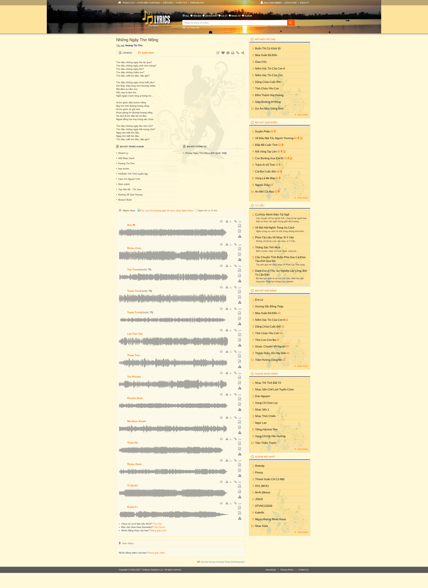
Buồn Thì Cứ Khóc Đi (268, 48)
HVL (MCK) (262, 486)
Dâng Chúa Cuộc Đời (268, 82)
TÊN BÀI (197, 16)
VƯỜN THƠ (181, 3)
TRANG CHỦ (128, 3)
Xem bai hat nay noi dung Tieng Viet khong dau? (223, 562)
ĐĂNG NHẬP (291, 3)
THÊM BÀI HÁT (197, 3)
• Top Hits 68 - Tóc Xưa (128, 189)
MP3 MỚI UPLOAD (265, 39)
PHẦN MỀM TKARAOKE (149, 3)
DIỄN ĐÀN (168, 3)
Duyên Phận (263, 131)
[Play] (122, 222)
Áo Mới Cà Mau (265, 191)
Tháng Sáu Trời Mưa (267, 247)
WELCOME (273, 3)
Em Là (259, 299)
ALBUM (248, 16)
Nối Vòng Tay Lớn (266, 151)
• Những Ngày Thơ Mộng (197, 153)
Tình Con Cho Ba (266, 340)
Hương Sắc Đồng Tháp (269, 306)
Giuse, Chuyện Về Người (270, 346)
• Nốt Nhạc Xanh (125, 158)
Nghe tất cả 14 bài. (208, 210)
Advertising (270, 570)
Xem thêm (302, 114)
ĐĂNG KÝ (304, 3)
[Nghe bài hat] (221, 222)
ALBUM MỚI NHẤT (265, 456)
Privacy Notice (287, 570)
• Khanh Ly (122, 153)
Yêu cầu (157, 523)
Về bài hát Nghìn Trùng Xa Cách (274, 227)
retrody (259, 465)
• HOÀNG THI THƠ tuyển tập (132, 173)
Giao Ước (261, 61)
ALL (187, 16)
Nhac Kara (261, 526)
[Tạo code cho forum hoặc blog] (240, 231)
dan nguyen (262, 396)
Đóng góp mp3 (158, 530)
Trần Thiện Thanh (265, 443)
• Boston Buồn (124, 199)
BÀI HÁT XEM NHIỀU (266, 122)
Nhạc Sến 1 (262, 409)
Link (239, 222)
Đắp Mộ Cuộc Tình (266, 144)
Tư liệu (259, 205)
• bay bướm (122, 168)
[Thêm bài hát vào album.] (240, 226)
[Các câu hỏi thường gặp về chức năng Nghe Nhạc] (165, 210)
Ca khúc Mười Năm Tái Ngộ (272, 214)
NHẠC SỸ (236, 16)
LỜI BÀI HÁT (211, 16)
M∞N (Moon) (262, 492)
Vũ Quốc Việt (219, 153)
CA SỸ (224, 16)
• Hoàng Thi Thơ (125, 163)
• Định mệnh (123, 184)
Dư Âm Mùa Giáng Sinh (269, 108)
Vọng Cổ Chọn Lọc (266, 402)
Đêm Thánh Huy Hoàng (269, 95)
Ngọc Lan (261, 422)
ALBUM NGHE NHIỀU (266, 373)
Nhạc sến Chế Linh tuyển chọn (274, 389)
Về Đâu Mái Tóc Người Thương (274, 138)
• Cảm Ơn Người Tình (128, 179)
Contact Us (303, 570)
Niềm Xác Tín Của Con (269, 75)
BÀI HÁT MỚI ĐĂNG (266, 290)
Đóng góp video (156, 552)
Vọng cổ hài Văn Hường (270, 436)
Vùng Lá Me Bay (265, 178)
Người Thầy (262, 184)
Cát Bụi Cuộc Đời (266, 171)
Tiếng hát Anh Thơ (266, 429)
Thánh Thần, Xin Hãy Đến (271, 353)
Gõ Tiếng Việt (192, 28)
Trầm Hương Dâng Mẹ (269, 359)
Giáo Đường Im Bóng (268, 101)
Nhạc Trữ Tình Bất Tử (268, 382)
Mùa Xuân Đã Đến (266, 55)
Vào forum (159, 527)
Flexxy (259, 472)
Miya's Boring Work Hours (270, 519)
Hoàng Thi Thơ (134, 45)
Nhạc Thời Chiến (265, 416)
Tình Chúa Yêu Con (267, 88)
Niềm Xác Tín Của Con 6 (270, 68)
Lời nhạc (127, 53)
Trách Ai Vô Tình (265, 164)
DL (230, 222)
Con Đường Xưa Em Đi (269, 158)
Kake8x (259, 512)
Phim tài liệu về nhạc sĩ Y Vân (274, 237)
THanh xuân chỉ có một (269, 479)
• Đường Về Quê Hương (129, 194)
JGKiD (259, 499)
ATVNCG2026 (263, 505)
